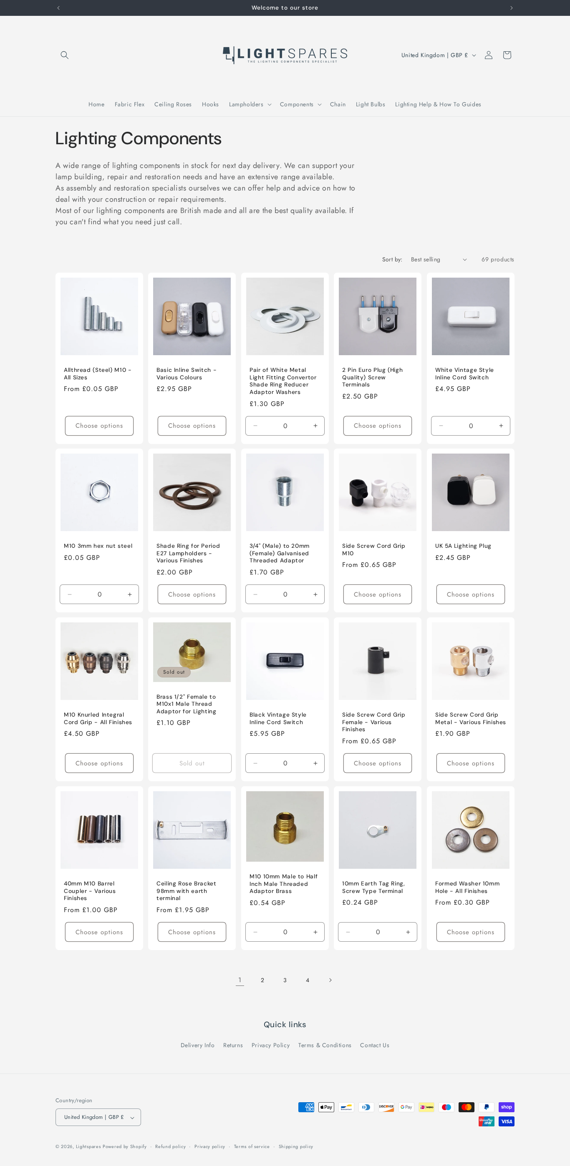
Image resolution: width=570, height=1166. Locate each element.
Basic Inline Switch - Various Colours (186, 373)
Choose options (99, 425)
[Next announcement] (511, 8)
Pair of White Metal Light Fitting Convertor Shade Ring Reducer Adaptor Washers (283, 381)
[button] (64, 55)
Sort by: (392, 259)
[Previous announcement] (58, 8)
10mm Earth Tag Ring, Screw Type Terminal (373, 887)
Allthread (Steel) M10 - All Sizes (98, 373)
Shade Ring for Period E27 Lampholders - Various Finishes (188, 553)
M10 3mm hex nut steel (98, 546)
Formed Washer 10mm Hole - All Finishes (467, 887)
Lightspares (88, 1146)
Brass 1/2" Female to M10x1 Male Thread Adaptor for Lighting (186, 704)
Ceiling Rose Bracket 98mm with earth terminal (186, 891)
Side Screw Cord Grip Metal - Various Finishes (470, 719)
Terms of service (252, 1146)
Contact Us (374, 1045)
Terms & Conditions (325, 1045)
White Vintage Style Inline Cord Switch (464, 373)
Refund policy (170, 1146)
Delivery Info (198, 1045)
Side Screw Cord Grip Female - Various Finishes (374, 722)
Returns (233, 1045)
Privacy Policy (271, 1045)
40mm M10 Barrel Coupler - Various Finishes (90, 891)
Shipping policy (296, 1146)
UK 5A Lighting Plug (463, 546)
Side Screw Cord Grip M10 (374, 550)
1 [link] (240, 980)
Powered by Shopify (125, 1146)
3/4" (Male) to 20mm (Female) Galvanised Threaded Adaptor (280, 553)
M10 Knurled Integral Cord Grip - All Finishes (98, 719)
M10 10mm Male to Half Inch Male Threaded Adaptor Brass (284, 884)
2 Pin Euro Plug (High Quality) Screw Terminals (372, 377)
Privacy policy (209, 1146)
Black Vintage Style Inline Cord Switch (278, 719)
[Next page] (330, 980)
